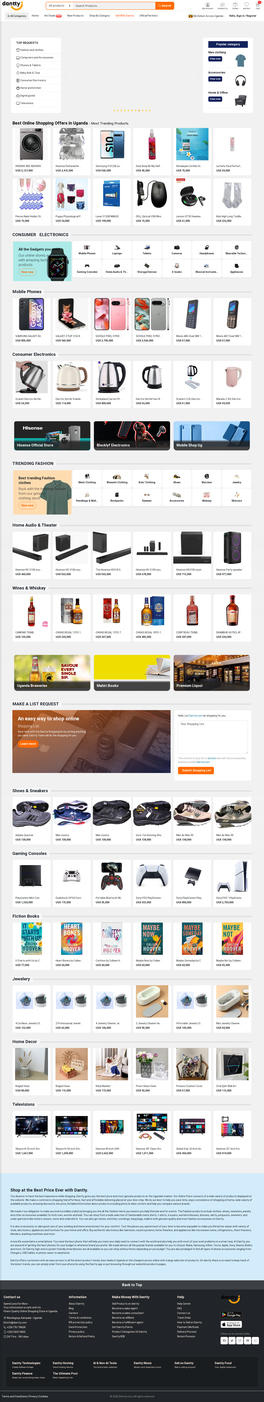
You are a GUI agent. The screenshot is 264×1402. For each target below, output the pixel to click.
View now (215, 58)
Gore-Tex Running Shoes (149, 835)
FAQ (179, 1308)
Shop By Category (99, 15)
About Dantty (76, 1303)
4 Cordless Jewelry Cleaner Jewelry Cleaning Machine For (28, 1023)
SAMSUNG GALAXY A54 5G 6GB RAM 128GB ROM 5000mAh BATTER (28, 336)
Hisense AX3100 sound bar (189, 569)
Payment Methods (188, 1327)
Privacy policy (76, 1331)
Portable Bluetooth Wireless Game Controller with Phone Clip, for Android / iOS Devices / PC (109, 897)
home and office (79, 1230)
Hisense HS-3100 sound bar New (69, 569)
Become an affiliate (123, 1317)
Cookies (43, 1396)
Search (166, 5)
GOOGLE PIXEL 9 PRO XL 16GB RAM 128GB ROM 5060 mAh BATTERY (149, 336)
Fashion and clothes (31, 50)
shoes (226, 1211)
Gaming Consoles (29, 853)
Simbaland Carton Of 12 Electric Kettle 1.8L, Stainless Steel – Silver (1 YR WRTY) (109, 399)
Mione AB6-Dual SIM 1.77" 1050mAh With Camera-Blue (189, 336)
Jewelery (21, 978)
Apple (225, 1245)
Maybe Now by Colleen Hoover (149, 960)
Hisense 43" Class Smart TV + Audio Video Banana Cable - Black (149, 1148)
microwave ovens (206, 1230)
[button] (70, 75)
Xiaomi (240, 1245)
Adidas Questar (24, 835)
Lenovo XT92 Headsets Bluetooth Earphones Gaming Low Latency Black (189, 216)
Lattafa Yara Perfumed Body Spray (229, 166)
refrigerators (224, 1230)
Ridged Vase (22, 1086)
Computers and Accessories (36, 57)
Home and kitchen (30, 87)
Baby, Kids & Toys (30, 72)
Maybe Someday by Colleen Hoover (189, 960)
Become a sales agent (125, 1308)
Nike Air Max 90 (184, 835)
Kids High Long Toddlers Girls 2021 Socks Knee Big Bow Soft (229, 216)
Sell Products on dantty (125, 1303)
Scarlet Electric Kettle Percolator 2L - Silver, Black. (28, 399)
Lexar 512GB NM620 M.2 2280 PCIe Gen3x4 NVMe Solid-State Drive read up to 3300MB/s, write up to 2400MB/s (109, 216)
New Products (75, 15)
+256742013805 (16, 1331)
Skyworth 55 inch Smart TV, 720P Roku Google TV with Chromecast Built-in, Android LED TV (28, 1148)
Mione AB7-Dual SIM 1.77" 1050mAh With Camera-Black (229, 336)
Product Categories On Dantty (129, 1331)
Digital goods (27, 95)
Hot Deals (52, 15)
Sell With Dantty (124, 15)
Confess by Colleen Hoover (109, 960)
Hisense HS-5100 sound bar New (149, 569)
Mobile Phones (26, 291)
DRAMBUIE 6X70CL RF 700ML (229, 632)
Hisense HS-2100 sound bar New (28, 569)
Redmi (248, 1245)
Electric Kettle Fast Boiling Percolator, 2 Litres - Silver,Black (149, 399)
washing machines (32, 1234)
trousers (173, 1215)
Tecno (217, 1245)
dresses (204, 1215)
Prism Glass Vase (146, 1086)
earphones (63, 1252)
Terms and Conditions (14, 1396)
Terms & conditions (80, 1317)
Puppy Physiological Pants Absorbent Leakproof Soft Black (69, 216)
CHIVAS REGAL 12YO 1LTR (69, 632)
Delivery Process (186, 1331)
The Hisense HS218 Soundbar (109, 569)
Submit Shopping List (196, 770)
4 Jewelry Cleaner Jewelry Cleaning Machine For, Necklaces (109, 1023)
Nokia (189, 1245)
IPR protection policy (80, 1322)
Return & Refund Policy (82, 1336)
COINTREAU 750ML (187, 632)
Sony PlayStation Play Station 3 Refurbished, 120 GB (189, 897)
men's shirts (149, 1215)
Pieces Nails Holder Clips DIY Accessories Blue (28, 216)
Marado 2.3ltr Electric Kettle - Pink (229, 399)
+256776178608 (16, 1327)
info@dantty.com (17, 1322)
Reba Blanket (103, 1086)
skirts (213, 1215)
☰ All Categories (16, 16)
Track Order (184, 1317)
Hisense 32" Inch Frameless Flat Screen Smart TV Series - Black (229, 1148)
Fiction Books (25, 916)
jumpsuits (224, 1215)
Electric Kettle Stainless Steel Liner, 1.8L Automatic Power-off (69, 399)
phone (78, 1241)
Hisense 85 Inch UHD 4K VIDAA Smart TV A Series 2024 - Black (109, 1148)
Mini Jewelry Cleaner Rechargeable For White (229, 1023)
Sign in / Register (246, 15)
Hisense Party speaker (229, 569)
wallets (148, 1218)
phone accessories (225, 1249)
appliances (38, 1230)
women (68, 1215)
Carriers (73, 1313)
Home (35, 15)
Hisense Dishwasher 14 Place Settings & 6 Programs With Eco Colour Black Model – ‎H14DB (69, 166)
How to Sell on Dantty (189, 1322)
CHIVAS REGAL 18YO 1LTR (149, 632)
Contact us (183, 1313)
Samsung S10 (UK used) (109, 166)
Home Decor (24, 1041)
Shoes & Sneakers (30, 790)
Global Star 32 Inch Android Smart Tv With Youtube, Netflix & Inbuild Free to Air (189, 1148)
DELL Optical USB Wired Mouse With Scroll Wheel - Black (149, 216)
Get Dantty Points (122, 1327)
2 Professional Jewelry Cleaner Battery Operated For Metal (69, 1023)
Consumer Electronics (33, 80)
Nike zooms (62, 835)
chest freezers (242, 1230)
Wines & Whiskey (29, 588)
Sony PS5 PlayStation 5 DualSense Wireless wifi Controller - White (149, 897)
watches (112, 1218)
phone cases (46, 1252)
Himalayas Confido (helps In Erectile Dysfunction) (189, 166)
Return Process (186, 1336)
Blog (71, 1308)
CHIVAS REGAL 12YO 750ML (109, 632)
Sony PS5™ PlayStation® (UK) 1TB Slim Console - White (229, 897)
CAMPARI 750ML (24, 632)
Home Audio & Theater (34, 525)
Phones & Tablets (30, 65)
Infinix (209, 1245)
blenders (15, 1234)
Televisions (26, 103)
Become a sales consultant (128, 1313)
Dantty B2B (118, 1336)
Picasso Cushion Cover (189, 1086)
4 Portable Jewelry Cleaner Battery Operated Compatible (189, 1023)
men (60, 1215)
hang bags (137, 1218)
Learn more (28, 743)
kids (80, 1215)
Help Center (184, 1303)
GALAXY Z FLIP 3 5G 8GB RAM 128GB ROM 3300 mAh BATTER (69, 336)
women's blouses (189, 1215)
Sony (232, 1245)
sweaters (236, 1211)
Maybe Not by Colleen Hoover (229, 960)
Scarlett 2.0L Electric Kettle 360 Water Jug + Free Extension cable (189, 399)
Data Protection (78, 1327)
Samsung (199, 1245)
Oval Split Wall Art (226, 1086)
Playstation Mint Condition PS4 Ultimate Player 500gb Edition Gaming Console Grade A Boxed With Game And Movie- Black (28, 897)
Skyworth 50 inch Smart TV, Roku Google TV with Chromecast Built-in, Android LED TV (69, 1148)
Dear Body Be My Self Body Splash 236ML (149, 166)
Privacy (33, 1396)
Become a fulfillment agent (127, 1322)
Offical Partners (149, 15)
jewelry (247, 1211)
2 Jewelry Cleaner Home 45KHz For (149, 1023)
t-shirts (162, 1215)
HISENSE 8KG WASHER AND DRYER (28, 166)
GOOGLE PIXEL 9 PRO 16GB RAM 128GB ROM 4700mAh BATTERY (109, 336)
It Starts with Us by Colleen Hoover (28, 960)
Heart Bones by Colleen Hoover (69, 960)
